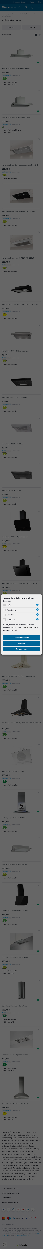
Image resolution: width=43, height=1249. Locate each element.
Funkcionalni (11, 610)
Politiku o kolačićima (29, 627)
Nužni (9, 605)
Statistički (10, 615)
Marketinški (11, 620)
